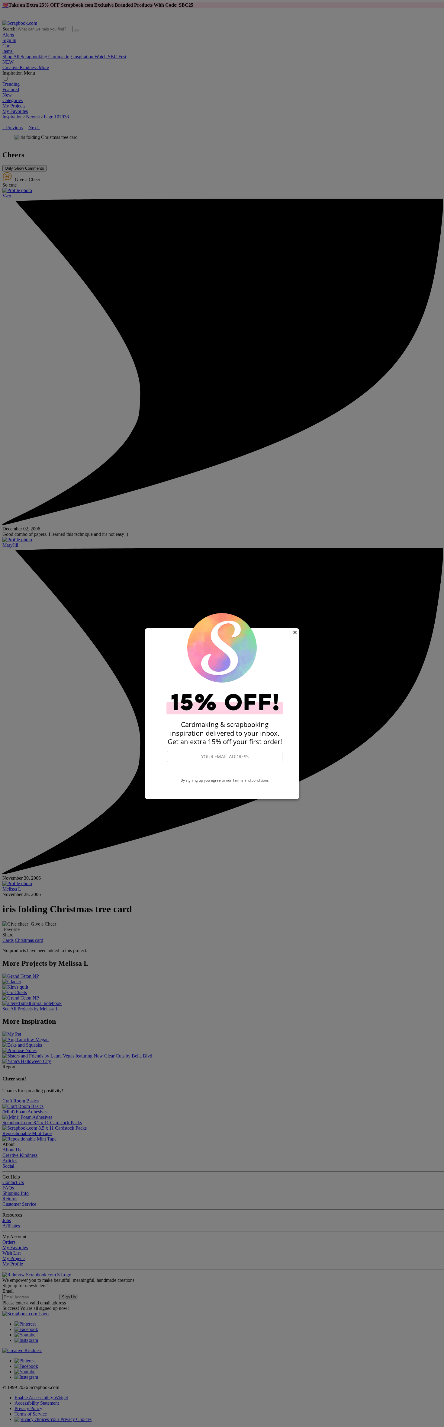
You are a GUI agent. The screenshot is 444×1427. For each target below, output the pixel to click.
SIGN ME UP (225, 770)
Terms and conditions (251, 780)
